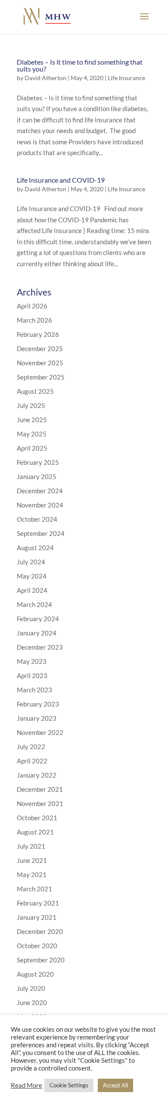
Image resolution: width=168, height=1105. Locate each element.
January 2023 (36, 718)
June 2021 (32, 860)
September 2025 (41, 377)
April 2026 (32, 306)
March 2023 (34, 690)
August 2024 (35, 547)
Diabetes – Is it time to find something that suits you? (80, 65)
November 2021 (40, 803)
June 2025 (32, 419)
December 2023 (40, 647)
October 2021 (37, 818)
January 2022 (36, 775)
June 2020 (32, 1002)
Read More (26, 1085)
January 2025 (36, 476)
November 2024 (40, 505)
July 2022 (31, 746)
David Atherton (45, 77)
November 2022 (40, 732)
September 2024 (41, 533)
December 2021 (40, 789)
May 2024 (32, 576)
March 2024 (34, 604)
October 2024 (37, 519)
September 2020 (41, 960)
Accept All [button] (115, 1085)
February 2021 (38, 903)
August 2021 (35, 832)
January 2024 (36, 633)
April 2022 (32, 761)
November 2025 (40, 363)
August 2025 (35, 391)
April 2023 (32, 675)
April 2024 (32, 590)
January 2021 (36, 917)
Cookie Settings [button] (69, 1085)
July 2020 (31, 988)
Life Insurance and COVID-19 (61, 180)
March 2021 (34, 889)
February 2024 (38, 619)
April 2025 (32, 448)
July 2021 (31, 846)
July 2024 (31, 562)
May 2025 (32, 434)
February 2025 (38, 462)
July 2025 (31, 405)
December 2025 (40, 348)
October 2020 (37, 945)
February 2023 (38, 704)
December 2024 (40, 491)
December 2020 (40, 931)
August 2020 (35, 974)
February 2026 (38, 334)
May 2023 (32, 661)
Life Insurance (126, 77)
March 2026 (34, 320)
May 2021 (32, 874)
